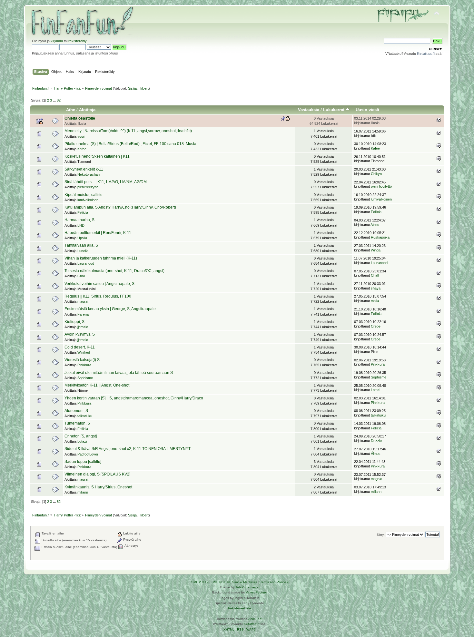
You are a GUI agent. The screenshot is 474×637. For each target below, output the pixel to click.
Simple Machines (244, 582)
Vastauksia (308, 109)
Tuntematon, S (77, 423)
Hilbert (144, 88)
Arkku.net (255, 619)
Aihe (70, 109)
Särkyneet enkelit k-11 (83, 169)
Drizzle (376, 441)
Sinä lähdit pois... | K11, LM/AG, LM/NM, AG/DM (105, 182)
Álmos (375, 454)
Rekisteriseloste (239, 608)
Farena (83, 314)
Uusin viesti (367, 109)
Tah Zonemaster (247, 587)
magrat (82, 301)
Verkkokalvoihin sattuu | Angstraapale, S (99, 283)
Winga (375, 250)
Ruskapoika (380, 237)
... (55, 100)
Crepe (375, 326)
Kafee (81, 149)
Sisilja (132, 88)
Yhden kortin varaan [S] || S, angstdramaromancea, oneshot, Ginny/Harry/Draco (133, 398)
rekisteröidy (77, 41)
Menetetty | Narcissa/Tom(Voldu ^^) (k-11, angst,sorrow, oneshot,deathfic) (128, 131)
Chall (81, 276)
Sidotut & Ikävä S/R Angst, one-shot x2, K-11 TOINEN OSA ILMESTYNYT (127, 448)
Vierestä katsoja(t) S (82, 360)
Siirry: (381, 534)
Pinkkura (84, 365)
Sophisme (85, 378)
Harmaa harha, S (79, 220)
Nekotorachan (88, 174)
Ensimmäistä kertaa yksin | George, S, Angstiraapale (110, 309)
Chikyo (376, 174)
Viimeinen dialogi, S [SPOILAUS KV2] (97, 474)
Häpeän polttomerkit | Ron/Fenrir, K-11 (97, 232)
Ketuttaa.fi (251, 624)
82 (59, 100)
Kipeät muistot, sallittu (83, 194)
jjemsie (82, 327)
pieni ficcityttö (87, 187)
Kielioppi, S (74, 321)
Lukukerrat (334, 109)
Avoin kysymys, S (79, 334)
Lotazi (375, 390)
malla (375, 301)
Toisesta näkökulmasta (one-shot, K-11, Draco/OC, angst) (114, 271)
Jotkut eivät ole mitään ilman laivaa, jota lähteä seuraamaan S (118, 372)
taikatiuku (84, 416)
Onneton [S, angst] (80, 436)
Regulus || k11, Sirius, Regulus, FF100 (97, 296)
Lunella (82, 251)
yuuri (81, 136)
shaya (375, 288)
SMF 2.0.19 (200, 582)
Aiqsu (374, 225)
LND (80, 225)
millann (82, 492)
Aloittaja (87, 109)
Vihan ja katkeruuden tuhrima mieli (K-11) (100, 258)
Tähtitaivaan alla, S (81, 245)
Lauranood (85, 263)
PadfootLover (87, 454)
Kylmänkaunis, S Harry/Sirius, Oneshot (98, 487)
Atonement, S (76, 410)
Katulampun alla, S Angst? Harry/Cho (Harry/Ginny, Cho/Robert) (120, 207)
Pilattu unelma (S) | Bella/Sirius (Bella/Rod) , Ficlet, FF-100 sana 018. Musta (130, 144)
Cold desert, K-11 (79, 347)
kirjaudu (57, 41)
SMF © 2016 (221, 582)
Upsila (82, 238)
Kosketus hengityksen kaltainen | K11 (97, 156)
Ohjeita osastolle (79, 118)
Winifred (83, 352)
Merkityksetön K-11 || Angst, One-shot (96, 385)
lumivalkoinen (87, 200)
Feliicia (82, 212)
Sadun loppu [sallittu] (82, 461)
